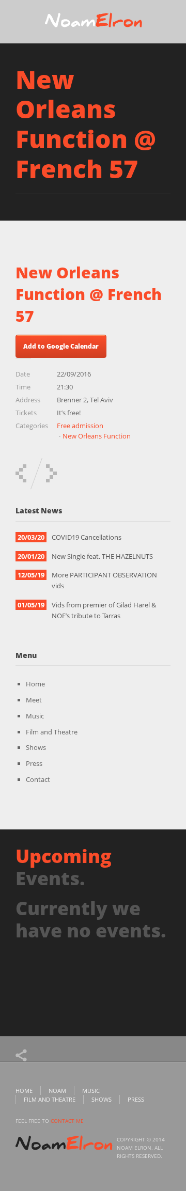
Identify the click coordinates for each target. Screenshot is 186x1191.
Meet (34, 699)
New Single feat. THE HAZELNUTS (102, 556)
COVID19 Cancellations (86, 537)
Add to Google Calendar (61, 346)
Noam (57, 1090)
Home (35, 683)
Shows (36, 747)
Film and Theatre (52, 731)
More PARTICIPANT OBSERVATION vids (104, 580)
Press (34, 763)
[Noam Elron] (93, 22)
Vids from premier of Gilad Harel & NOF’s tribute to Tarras (104, 610)
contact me (67, 1120)
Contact (38, 779)
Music (35, 715)
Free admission (80, 425)
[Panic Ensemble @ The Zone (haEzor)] (21, 473)
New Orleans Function (97, 436)
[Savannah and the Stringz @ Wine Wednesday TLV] (51, 473)
